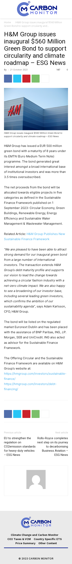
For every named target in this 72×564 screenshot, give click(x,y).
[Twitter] (17, 79)
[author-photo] (36, 489)
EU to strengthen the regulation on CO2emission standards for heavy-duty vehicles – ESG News (20, 446)
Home (7, 22)
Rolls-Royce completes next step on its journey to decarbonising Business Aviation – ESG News (52, 446)
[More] (45, 79)
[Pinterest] (26, 79)
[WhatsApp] (36, 79)
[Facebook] (8, 79)
